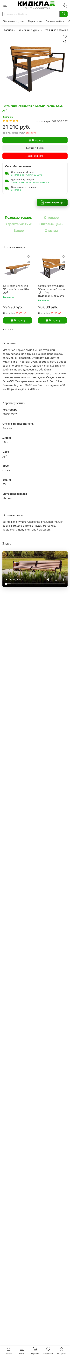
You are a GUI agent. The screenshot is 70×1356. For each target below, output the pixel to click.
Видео (19, 231)
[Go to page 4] (10, 329)
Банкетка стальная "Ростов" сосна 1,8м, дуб (16, 289)
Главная (7, 30)
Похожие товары (19, 218)
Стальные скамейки (56, 30)
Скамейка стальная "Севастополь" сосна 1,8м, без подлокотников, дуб (51, 290)
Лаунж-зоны (35, 21)
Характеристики (18, 224)
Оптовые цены (51, 224)
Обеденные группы (13, 21)
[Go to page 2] (5, 329)
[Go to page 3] (8, 329)
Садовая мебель (55, 21)
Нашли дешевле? (35, 155)
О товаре (51, 218)
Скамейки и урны (28, 30)
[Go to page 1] (3, 329)
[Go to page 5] (12, 329)
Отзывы (51, 231)
